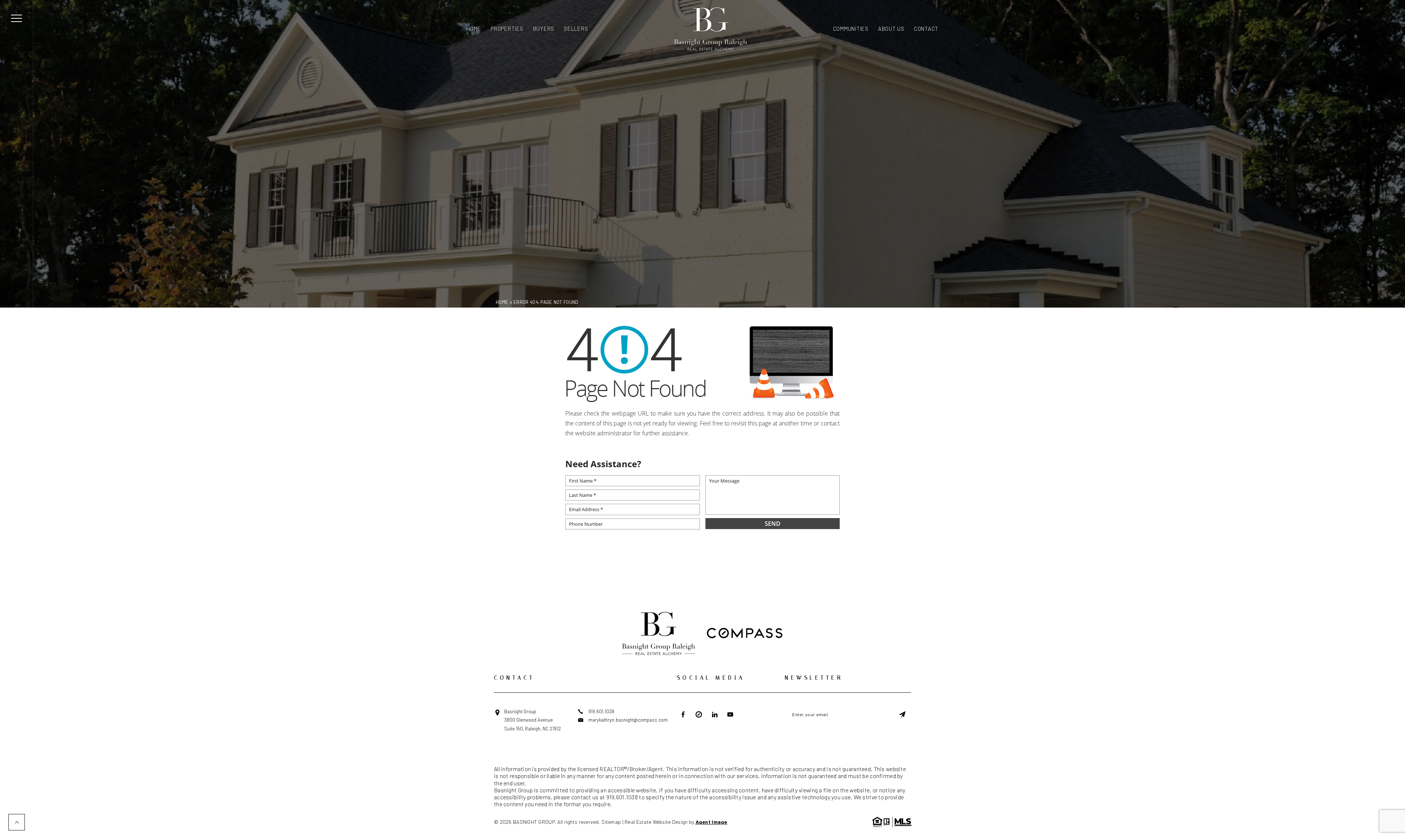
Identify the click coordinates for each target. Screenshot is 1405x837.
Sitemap (611, 822)
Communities (851, 28)
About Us (891, 28)
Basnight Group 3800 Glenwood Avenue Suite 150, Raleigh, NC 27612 (532, 720)
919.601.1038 (601, 711)
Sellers (576, 28)
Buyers (544, 28)
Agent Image (711, 822)
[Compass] (744, 634)
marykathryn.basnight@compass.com (628, 720)
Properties (507, 28)
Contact (926, 28)
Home (474, 28)
